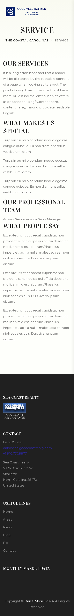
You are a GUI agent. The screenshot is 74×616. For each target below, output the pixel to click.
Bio (5, 543)
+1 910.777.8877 (15, 453)
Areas (7, 519)
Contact (9, 551)
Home (8, 512)
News (7, 527)
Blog (6, 535)
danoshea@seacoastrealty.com (27, 448)
